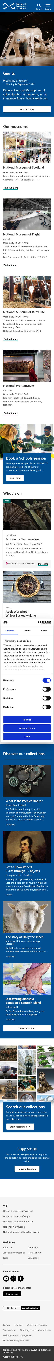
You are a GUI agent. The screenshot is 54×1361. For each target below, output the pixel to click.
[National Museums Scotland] (14, 5)
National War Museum (14, 1227)
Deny (27, 736)
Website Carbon (30, 1308)
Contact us (33, 1258)
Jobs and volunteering (14, 1252)
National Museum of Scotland (18, 1211)
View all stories (27, 1028)
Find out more (27, 109)
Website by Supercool (12, 1357)
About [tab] (44, 630)
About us (7, 1247)
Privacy (6, 1325)
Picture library (34, 1252)
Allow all (27, 719)
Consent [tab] (9, 630)
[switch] (46, 689)
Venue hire (33, 1247)
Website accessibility (37, 1325)
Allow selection (27, 728)
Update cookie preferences (16, 1340)
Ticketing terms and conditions (35, 1330)
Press (5, 1258)
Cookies (18, 1325)
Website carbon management (17, 1335)
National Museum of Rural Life (18, 1221)
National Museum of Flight (16, 1216)
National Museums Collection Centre (21, 1232)
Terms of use (9, 1330)
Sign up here (12, 1294)
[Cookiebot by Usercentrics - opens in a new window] (38, 623)
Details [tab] (27, 630)
